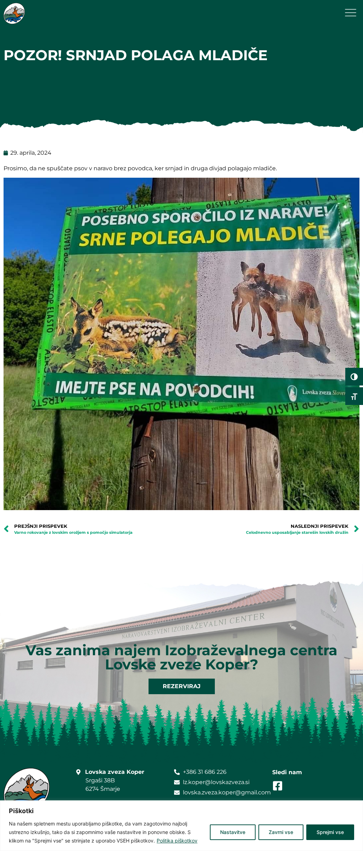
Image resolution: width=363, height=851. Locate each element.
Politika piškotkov (177, 841)
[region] (181, 825)
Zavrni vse (281, 832)
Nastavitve (232, 832)
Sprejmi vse (330, 832)
